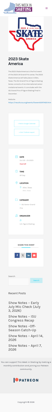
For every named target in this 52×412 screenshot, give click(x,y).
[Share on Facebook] (17, 255)
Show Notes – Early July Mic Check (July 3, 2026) (24, 307)
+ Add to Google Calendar (26, 123)
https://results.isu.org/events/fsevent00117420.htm (29, 102)
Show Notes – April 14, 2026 (25, 338)
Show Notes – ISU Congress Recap (22, 318)
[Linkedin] (28, 255)
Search (11, 276)
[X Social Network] (22, 255)
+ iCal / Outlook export (26, 132)
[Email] (34, 255)
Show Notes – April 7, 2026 (25, 347)
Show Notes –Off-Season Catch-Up (22, 328)
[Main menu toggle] (47, 8)
